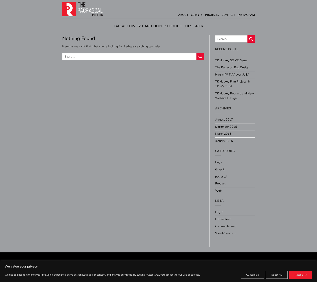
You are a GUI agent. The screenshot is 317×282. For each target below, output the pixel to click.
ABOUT (183, 15)
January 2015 (224, 141)
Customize (252, 274)
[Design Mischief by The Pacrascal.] (82, 9)
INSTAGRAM (246, 15)
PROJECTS (212, 15)
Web (218, 191)
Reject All (277, 274)
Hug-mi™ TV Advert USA (232, 75)
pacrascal (221, 177)
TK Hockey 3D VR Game (231, 60)
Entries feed (223, 219)
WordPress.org (225, 233)
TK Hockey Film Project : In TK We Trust (233, 84)
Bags (218, 162)
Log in (219, 212)
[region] (158, 271)
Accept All (301, 274)
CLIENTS (197, 15)
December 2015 (226, 127)
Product (220, 184)
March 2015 (223, 134)
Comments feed (225, 226)
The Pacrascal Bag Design (232, 67)
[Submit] (200, 56)
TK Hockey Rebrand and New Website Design (234, 95)
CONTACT (228, 15)
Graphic (220, 169)
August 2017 (224, 120)
